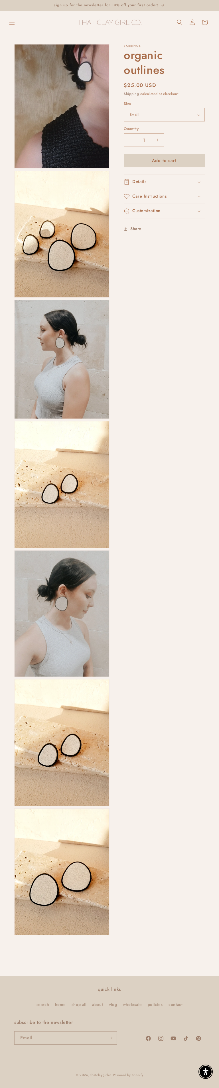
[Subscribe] (110, 1038)
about (97, 1004)
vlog (113, 1004)
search (42, 1004)
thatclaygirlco (100, 1075)
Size (127, 103)
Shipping (131, 93)
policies (155, 1004)
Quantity (131, 128)
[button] (12, 22)
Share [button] (135, 229)
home (60, 1004)
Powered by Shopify (128, 1075)
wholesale (132, 1004)
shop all (79, 1004)
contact (175, 1004)
